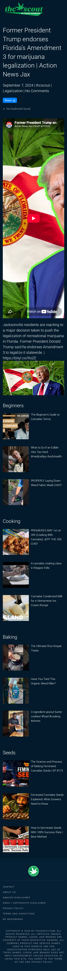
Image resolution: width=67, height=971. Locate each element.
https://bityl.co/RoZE (19, 358)
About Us (9, 892)
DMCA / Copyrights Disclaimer (24, 903)
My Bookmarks (13, 919)
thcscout (43, 85)
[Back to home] (23, 9)
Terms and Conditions (19, 913)
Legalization (13, 91)
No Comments (37, 91)
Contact (8, 887)
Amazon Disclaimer (16, 897)
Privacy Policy (13, 908)
